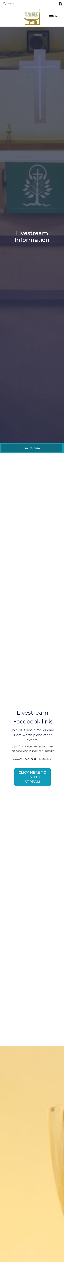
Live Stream (32, 448)
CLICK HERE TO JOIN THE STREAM (32, 777)
